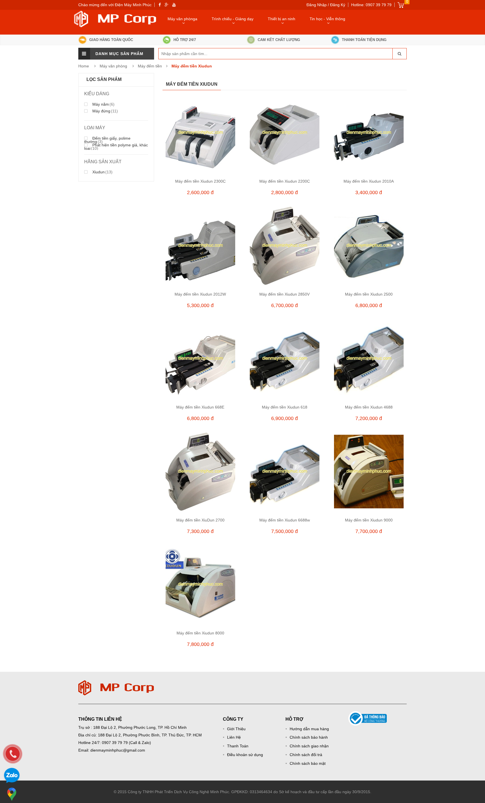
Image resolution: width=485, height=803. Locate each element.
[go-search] (399, 53)
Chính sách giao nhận (309, 746)
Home (83, 66)
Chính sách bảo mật (308, 763)
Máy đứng (104, 111)
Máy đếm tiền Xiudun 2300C (200, 181)
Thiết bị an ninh (281, 19)
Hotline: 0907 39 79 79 (371, 5)
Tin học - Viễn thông (327, 19)
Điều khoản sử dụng (245, 754)
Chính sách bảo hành (309, 737)
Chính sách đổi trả (306, 754)
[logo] (116, 683)
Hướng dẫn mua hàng (309, 729)
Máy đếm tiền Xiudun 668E (200, 407)
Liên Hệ (234, 737)
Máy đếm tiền (150, 66)
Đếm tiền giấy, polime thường (107, 140)
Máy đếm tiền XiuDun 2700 (200, 520)
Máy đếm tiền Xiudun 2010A (369, 181)
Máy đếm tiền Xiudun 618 (284, 407)
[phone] (12, 754)
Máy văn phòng (114, 66)
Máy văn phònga (182, 19)
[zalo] (12, 776)
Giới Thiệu (236, 729)
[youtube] (174, 5)
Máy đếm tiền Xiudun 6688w (284, 520)
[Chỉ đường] (12, 794)
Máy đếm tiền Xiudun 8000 (200, 633)
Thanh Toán (237, 746)
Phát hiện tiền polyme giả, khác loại (116, 146)
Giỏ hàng (400, 5)
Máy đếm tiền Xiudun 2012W (200, 294)
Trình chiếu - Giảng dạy (232, 19)
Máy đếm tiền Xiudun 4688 (369, 407)
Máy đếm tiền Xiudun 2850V (284, 294)
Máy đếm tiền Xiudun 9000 (369, 520)
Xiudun (102, 172)
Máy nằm (103, 104)
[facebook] (160, 5)
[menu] (84, 54)
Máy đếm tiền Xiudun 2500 (369, 294)
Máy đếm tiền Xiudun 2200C (284, 181)
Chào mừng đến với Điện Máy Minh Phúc (115, 5)
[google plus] (166, 5)
